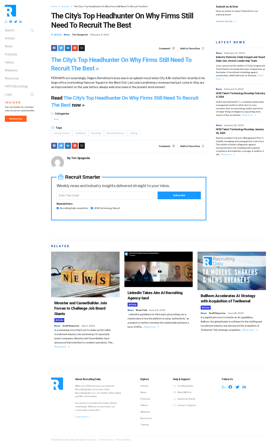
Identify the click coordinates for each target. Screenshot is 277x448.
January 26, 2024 (234, 125)
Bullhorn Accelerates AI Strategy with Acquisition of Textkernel (228, 299)
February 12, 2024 (234, 53)
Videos (9, 62)
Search (9, 30)
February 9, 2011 (99, 34)
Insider (13, 102)
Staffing (133, 133)
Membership (15, 118)
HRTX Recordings (16, 86)
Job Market (81, 133)
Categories (62, 113)
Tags (58, 127)
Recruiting (96, 133)
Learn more (81, 416)
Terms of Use (106, 439)
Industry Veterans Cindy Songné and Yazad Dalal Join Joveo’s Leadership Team (240, 59)
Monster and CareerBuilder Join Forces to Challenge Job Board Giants (80, 308)
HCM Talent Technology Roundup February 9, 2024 (240, 95)
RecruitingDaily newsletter (74, 208)
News (9, 46)
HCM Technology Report (107, 208)
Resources (12, 78)
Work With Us (184, 392)
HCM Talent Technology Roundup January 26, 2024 (240, 131)
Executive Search (62, 133)
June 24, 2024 (157, 310)
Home (54, 6)
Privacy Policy (124, 439)
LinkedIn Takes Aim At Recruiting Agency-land (155, 295)
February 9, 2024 (234, 89)
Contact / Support (186, 405)
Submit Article (224, 21)
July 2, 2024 (88, 326)
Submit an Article (227, 6)
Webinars (11, 70)
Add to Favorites (190, 48)
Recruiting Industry (115, 133)
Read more (247, 115)
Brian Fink (141, 310)
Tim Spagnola (80, 34)
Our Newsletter (185, 386)
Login (8, 94)
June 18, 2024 (236, 313)
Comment (165, 48)
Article (58, 34)
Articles (10, 38)
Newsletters (65, 203)
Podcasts (11, 54)
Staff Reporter (71, 326)
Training (144, 424)
